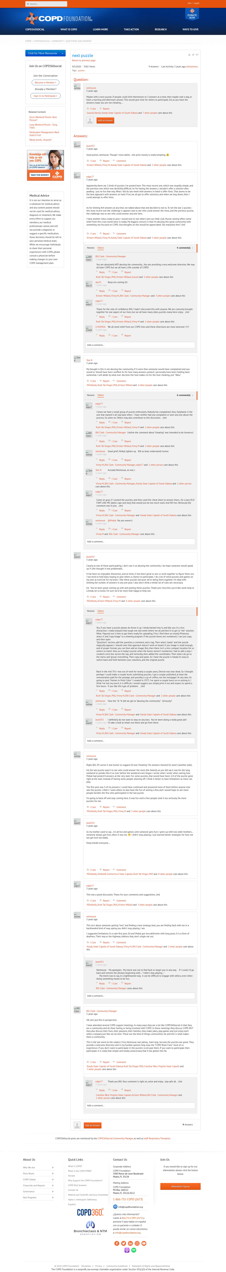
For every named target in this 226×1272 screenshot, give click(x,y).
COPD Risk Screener (77, 1185)
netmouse (91, 87)
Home (28, 41)
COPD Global (29, 1179)
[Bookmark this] (193, 54)
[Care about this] (189, 54)
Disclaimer (86, 1266)
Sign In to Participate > (45, 95)
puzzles (81, 70)
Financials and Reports (34, 1185)
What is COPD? (75, 1166)
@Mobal (112, 520)
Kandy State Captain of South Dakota (120, 112)
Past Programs (29, 1197)
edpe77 (139, 464)
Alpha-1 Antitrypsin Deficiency (82, 1199)
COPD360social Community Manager (115, 1138)
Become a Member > (45, 82)
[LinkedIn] (130, 1243)
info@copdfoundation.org (128, 1232)
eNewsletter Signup (180, 1186)
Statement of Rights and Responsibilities (151, 1266)
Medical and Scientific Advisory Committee (88, 1194)
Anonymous (192, 66)
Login (196, 3)
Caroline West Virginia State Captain (161, 1066)
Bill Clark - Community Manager (135, 295)
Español (72, 1204)
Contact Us (73, 1190)
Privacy (98, 1266)
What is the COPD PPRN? (79, 1171)
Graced (90, 112)
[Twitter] (123, 1243)
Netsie (98, 112)
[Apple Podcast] (127, 1250)
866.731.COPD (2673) (132, 1217)
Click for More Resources (42, 53)
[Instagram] (137, 1243)
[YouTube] (143, 1243)
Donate (192, 14)
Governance (29, 1191)
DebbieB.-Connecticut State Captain (115, 874)
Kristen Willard (94, 165)
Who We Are (29, 1167)
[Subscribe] (197, 54)
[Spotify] (133, 1250)
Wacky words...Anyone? (40, 139)
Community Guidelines (117, 1266)
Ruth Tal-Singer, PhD (106, 277)
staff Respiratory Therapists (157, 1138)
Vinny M (106, 165)
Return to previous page (83, 60)
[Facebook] (116, 1243)
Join (190, 3)
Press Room (28, 1173)
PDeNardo (92, 385)
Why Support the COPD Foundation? (85, 1180)
